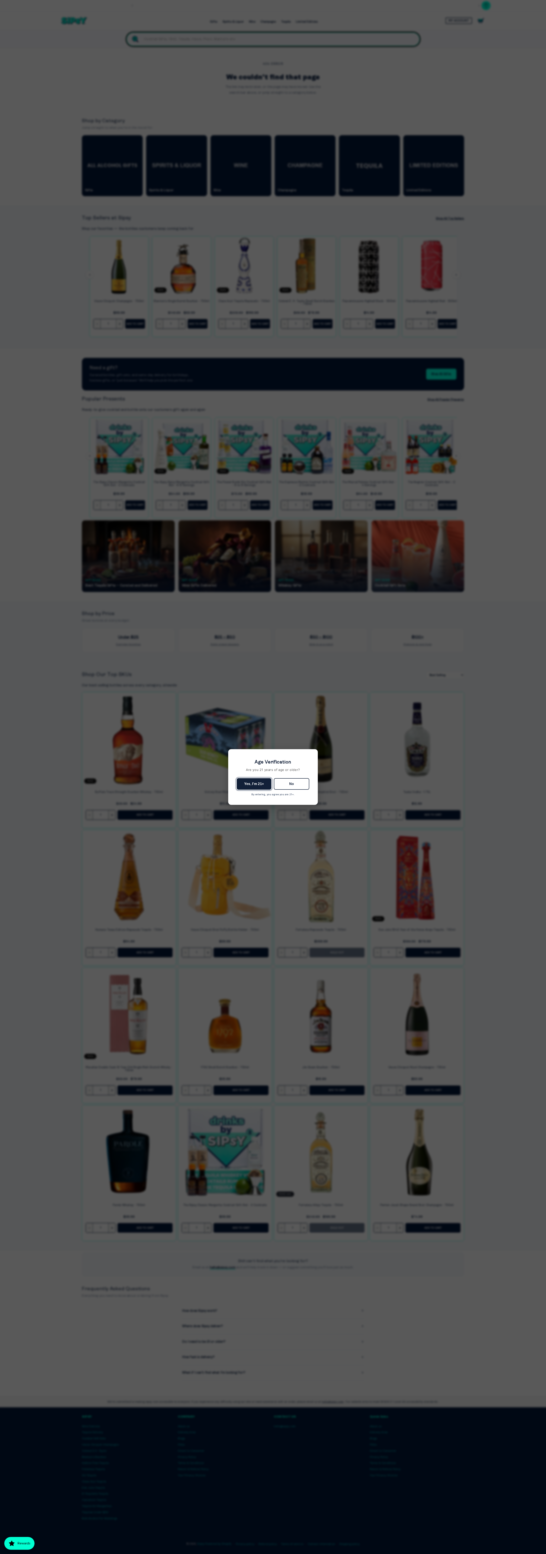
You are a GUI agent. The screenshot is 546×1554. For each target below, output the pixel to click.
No (291, 784)
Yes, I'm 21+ (254, 784)
